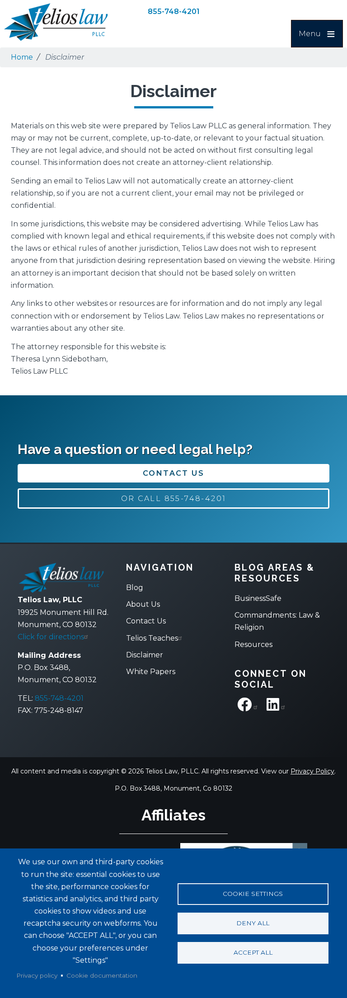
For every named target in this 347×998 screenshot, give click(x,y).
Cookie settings (253, 893)
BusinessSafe (257, 598)
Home (22, 57)
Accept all (253, 952)
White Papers (150, 671)
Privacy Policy (312, 771)
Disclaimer (144, 655)
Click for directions (51, 637)
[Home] (56, 22)
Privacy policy (36, 975)
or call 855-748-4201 (173, 498)
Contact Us (173, 473)
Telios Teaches (152, 638)
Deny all (252, 923)
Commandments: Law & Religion (277, 621)
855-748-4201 (174, 11)
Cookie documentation (101, 975)
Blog (134, 587)
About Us (143, 604)
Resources (253, 644)
